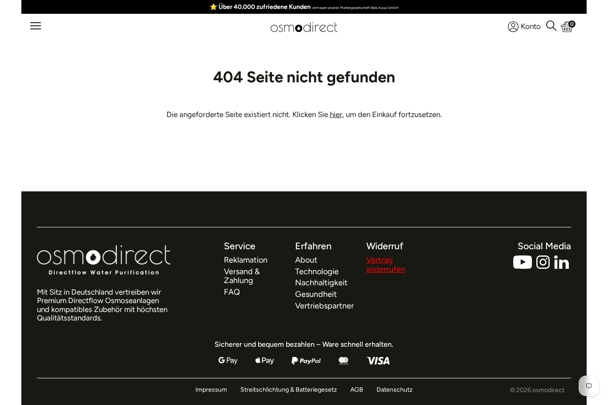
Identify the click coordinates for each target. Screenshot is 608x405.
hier (336, 114)
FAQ (232, 292)
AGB (356, 389)
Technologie (317, 271)
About (306, 260)
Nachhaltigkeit (321, 283)
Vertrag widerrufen (385, 264)
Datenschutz (395, 389)
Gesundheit (316, 294)
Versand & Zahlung (242, 276)
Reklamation (246, 260)
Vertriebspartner (324, 306)
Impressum (211, 389)
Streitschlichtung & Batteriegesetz (288, 389)
